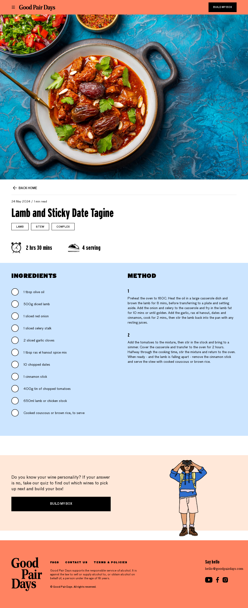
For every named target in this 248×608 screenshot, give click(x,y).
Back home (28, 188)
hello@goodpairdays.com (224, 569)
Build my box (222, 7)
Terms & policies (110, 562)
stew (40, 227)
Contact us (76, 562)
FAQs (54, 562)
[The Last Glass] (37, 8)
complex (63, 227)
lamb (20, 227)
